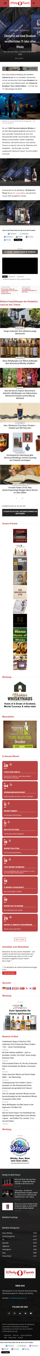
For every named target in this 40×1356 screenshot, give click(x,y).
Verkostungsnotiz (20, 485)
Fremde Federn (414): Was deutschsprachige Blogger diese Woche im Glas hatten (20, 490)
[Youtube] (31, 1313)
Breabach (12, 276)
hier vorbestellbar (19, 193)
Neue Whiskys (24, 30)
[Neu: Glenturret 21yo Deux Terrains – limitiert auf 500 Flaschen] (20, 412)
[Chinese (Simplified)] (23, 988)
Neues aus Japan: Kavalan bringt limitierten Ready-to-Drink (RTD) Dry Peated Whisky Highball (26, 1206)
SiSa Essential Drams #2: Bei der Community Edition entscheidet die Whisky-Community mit (19, 1066)
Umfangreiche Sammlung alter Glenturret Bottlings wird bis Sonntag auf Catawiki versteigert (20, 457)
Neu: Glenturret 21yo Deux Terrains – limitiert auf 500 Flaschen (20, 426)
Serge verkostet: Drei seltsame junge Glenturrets (20, 332)
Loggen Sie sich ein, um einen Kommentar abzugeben (20, 512)
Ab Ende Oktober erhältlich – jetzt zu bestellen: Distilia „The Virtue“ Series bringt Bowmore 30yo (19, 1055)
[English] (8, 988)
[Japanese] (27, 988)
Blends (20, 388)
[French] (12, 988)
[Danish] (15, 988)
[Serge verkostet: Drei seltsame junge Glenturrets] (20, 318)
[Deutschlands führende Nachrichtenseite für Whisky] (20, 3)
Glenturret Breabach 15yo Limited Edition (17, 279)
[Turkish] (34, 988)
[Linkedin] (20, 1313)
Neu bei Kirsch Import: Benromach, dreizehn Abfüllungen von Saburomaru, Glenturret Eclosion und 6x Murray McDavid (20, 394)
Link (4, 969)
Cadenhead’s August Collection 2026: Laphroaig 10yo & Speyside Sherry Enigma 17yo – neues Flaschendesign (18, 1044)
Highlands (14, 30)
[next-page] (22, 498)
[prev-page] (17, 498)
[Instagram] (14, 1313)
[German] (4, 988)
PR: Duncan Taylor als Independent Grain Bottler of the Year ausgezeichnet (9, 291)
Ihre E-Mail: (7, 961)
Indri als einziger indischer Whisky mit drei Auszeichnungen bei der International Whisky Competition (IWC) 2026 (19, 1096)
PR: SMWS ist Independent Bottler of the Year (29, 290)
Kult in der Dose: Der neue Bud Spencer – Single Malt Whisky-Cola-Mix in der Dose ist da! (25, 1181)
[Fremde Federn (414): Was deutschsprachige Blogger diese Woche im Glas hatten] (20, 474)
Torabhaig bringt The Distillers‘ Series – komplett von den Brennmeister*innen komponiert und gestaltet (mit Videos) (17, 1085)
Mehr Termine (20, 939)
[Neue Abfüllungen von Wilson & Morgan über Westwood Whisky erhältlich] (20, 348)
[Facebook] (9, 1313)
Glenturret (20, 276)
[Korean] (30, 988)
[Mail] (25, 1313)
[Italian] (19, 988)
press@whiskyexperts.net (18, 1298)
